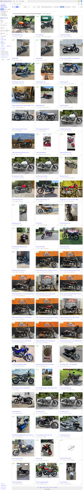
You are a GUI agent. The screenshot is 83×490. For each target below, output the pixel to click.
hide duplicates (4, 15)
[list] (13, 7)
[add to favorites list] (12, 36)
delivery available (4, 53)
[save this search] (81, 4)
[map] (19, 7)
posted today (3, 13)
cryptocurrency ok (4, 51)
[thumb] (15, 7)
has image (3, 12)
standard (3, 42)
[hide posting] (33, 36)
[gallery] (17, 7)
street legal (3, 36)
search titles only (4, 11)
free (2, 21)
